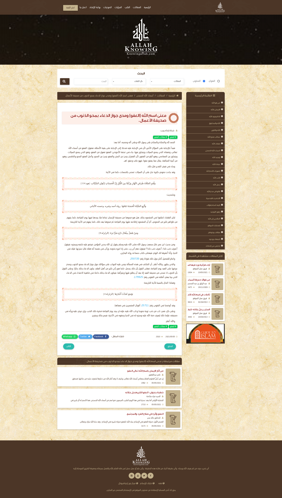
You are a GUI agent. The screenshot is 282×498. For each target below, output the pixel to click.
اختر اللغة (70, 8)
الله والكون (215, 130)
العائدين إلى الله (214, 219)
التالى (68, 346)
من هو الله (216, 103)
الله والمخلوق (214, 123)
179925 (138, 277)
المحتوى (197, 81)
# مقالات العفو (160, 137)
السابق (170, 346)
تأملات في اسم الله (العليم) (196, 294)
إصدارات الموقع (214, 225)
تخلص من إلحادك (213, 246)
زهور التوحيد (215, 212)
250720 (134, 259)
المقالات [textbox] (177, 81)
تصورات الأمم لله (213, 171)
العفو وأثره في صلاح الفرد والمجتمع (145, 413)
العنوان (212, 81)
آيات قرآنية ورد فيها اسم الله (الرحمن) (191, 265)
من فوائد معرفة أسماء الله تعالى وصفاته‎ (190, 279)
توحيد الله (216, 157)
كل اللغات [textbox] (138, 81)
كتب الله (216, 178)
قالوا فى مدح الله (213, 191)
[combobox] (167, 81)
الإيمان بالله (215, 109)
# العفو (173, 137)
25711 (145, 305)
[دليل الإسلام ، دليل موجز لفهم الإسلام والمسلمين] (205, 334)
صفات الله (216, 144)
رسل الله (216, 185)
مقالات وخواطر (214, 232)
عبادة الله (216, 164)
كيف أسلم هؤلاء (213, 205)
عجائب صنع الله (214, 137)
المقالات (161, 96)
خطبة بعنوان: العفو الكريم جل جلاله (144, 392)
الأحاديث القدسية (213, 198)
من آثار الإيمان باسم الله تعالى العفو (145, 370)
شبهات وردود (214, 239)
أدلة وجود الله (214, 116)
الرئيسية (171, 96)
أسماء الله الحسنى (212, 150)
